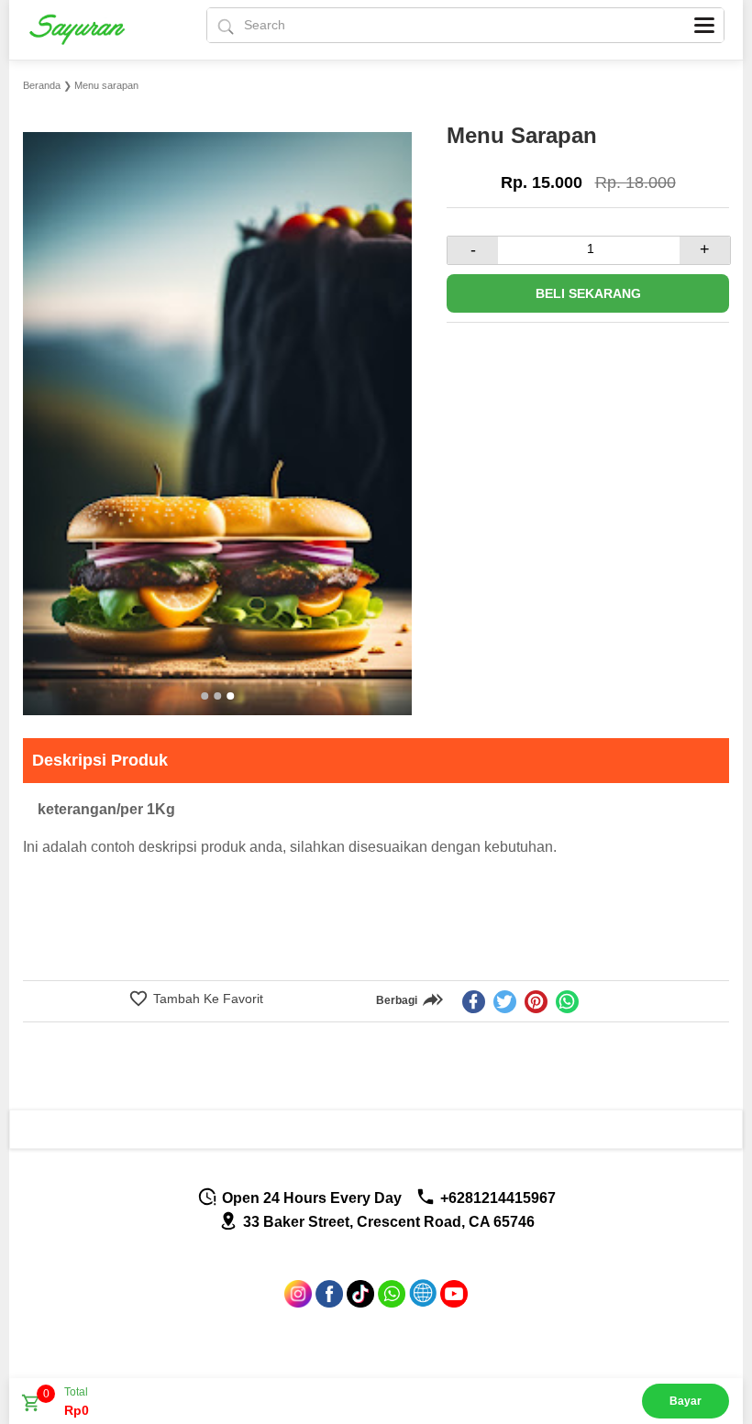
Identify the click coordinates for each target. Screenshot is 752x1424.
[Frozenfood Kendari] (88, 29)
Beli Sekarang (588, 293)
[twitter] (504, 1001)
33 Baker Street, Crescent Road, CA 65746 (387, 1222)
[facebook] (473, 1001)
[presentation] (39, 395)
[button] (204, 696)
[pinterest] (536, 1001)
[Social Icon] (298, 1302)
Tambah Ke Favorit (206, 998)
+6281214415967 (496, 1198)
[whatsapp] (567, 1001)
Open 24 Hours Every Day (310, 1198)
